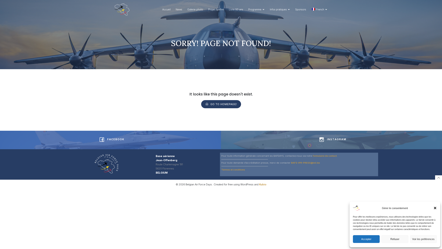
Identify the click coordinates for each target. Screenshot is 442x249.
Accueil (166, 9)
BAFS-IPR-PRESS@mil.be (305, 162)
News (179, 9)
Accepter (366, 239)
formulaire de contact (325, 155)
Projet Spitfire (216, 9)
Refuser (394, 239)
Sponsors (300, 9)
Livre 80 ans (236, 9)
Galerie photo (195, 9)
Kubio (262, 184)
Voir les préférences (423, 239)
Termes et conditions (233, 169)
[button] (435, 208)
